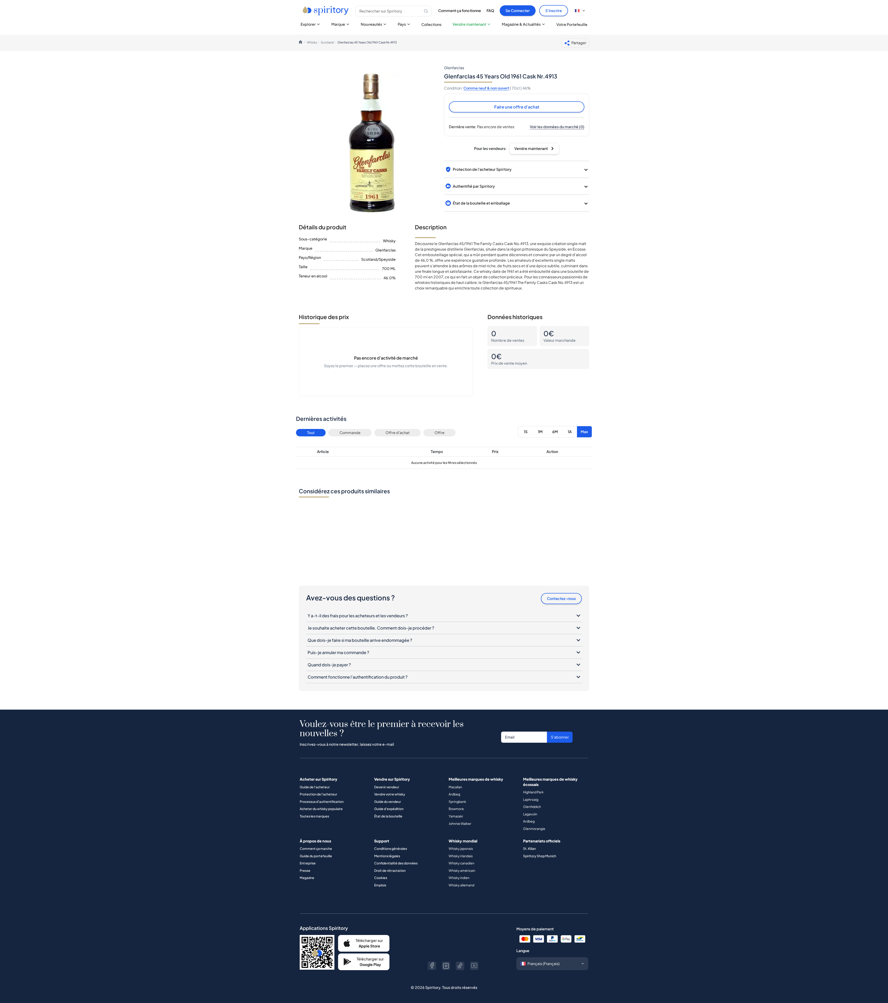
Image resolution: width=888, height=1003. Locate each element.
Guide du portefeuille (316, 856)
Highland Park (533, 792)
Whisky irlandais (461, 856)
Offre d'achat (397, 432)
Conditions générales (390, 848)
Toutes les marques (314, 816)
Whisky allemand (461, 885)
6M (555, 431)
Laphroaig (530, 799)
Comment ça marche (316, 848)
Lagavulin (530, 814)
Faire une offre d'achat (516, 106)
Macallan (455, 787)
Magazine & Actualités (521, 24)
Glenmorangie (534, 828)
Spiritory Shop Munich (539, 856)
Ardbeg (454, 794)
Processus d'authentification (322, 801)
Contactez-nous (561, 598)
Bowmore (456, 809)
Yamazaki (456, 816)
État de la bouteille (388, 816)
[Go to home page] (326, 11)
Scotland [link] (327, 42)
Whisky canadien (461, 863)
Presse (305, 870)
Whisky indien (459, 878)
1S (525, 431)
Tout (310, 432)
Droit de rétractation (390, 870)
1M (540, 431)
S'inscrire (553, 10)
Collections (431, 24)
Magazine (307, 878)
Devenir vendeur (386, 787)
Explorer (308, 24)
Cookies (380, 878)
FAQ (490, 10)
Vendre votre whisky (389, 794)
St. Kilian (529, 848)
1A (570, 431)
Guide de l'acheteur (315, 787)
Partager (578, 42)
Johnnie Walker (460, 823)
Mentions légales (387, 856)
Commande (350, 432)
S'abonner (560, 737)
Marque (338, 24)
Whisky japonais (461, 848)
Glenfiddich (532, 806)
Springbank (457, 801)
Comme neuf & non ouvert (486, 88)
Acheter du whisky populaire (321, 809)
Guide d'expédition (389, 809)
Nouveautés (371, 24)
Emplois (380, 885)
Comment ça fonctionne (459, 10)
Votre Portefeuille (571, 24)
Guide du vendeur (387, 801)
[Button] (432, 966)
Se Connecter (518, 10)
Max (584, 431)
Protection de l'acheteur (318, 794)
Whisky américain (462, 870)
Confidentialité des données (396, 863)
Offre (439, 432)
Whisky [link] (312, 42)
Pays (402, 24)
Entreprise (308, 863)
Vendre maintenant (469, 24)
